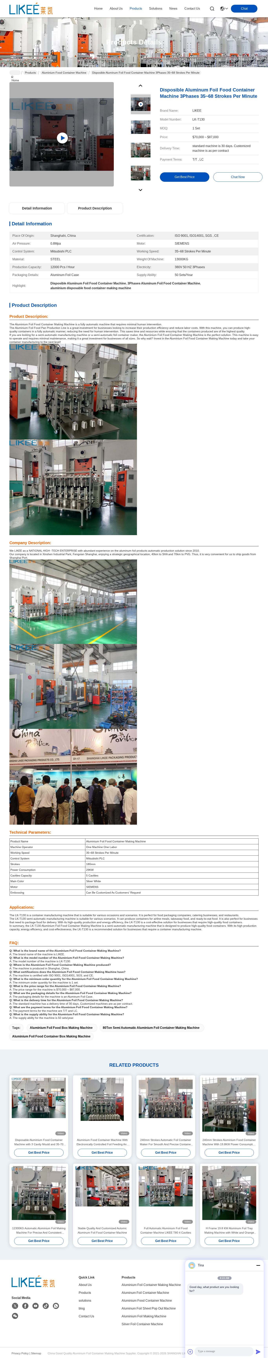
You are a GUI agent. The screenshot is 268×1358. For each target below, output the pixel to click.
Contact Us (86, 1316)
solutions (155, 8)
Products (30, 72)
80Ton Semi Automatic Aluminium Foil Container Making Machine (151, 1027)
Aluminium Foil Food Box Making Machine (61, 1027)
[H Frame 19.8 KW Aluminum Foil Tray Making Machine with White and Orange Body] (229, 1195)
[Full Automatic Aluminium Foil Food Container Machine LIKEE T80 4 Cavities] (166, 1195)
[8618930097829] (55, 1306)
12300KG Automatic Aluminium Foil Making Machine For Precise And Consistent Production (39, 1231)
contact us (192, 8)
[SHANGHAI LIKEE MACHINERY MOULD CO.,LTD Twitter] (15, 1306)
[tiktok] (45, 1306)
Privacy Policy (20, 1353)
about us (116, 8)
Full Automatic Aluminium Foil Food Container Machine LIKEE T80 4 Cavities (165, 1230)
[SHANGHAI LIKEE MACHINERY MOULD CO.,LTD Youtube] (35, 1306)
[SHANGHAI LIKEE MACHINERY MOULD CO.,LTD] (31, 9)
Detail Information (37, 208)
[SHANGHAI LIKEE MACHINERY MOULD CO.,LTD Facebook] (25, 1306)
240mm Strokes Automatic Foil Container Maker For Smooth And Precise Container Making (166, 1142)
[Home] (33, 1281)
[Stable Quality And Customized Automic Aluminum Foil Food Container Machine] (102, 1195)
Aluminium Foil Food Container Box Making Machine (51, 1036)
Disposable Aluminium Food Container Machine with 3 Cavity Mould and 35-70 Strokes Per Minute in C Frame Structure (39, 1142)
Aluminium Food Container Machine (64, 72)
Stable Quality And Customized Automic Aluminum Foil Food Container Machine (102, 1230)
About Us (85, 1285)
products (136, 8)
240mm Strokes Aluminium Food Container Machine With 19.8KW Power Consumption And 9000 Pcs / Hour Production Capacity (229, 1142)
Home (98, 8)
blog (82, 1308)
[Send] (258, 1351)
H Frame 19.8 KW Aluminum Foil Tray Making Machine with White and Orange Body (229, 1231)
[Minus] (258, 1265)
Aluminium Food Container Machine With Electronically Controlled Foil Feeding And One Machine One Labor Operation (102, 1142)
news (173, 8)
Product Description (95, 208)
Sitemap (36, 1353)
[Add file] (190, 1351)
